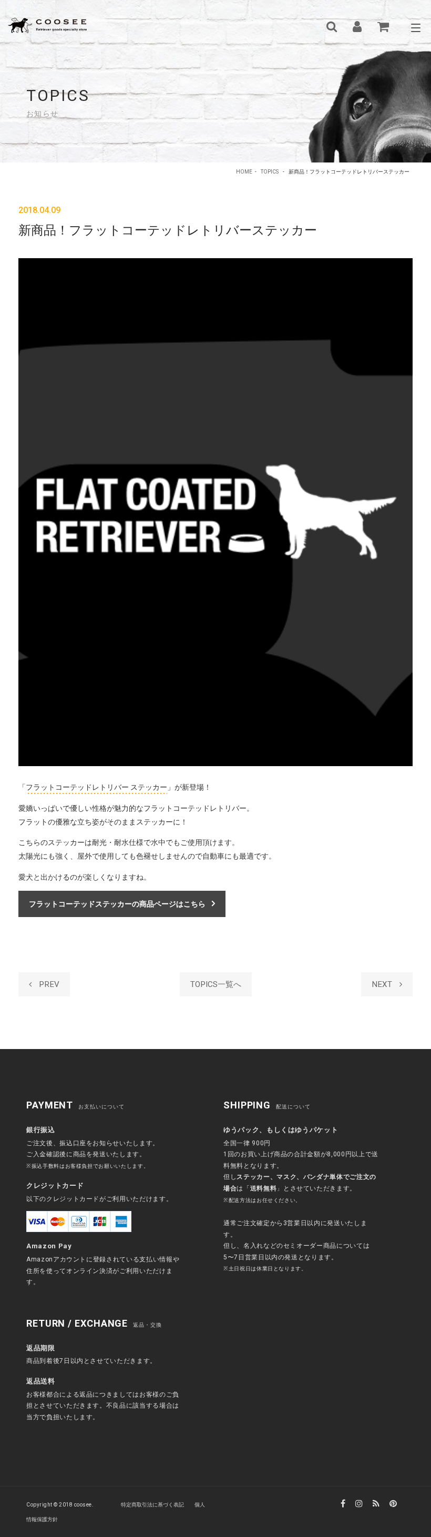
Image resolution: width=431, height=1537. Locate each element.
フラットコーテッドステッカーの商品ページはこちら (117, 904)
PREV (48, 984)
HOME (244, 172)
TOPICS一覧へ (215, 984)
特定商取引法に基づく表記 (152, 1505)
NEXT (383, 984)
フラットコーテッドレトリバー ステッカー (96, 787)
